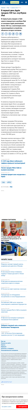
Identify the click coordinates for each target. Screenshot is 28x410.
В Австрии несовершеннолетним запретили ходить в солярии (11, 282)
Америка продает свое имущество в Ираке (13, 175)
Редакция (3, 346)
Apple (9, 182)
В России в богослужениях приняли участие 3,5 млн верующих (12, 334)
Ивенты (3, 345)
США (3, 182)
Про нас (3, 341)
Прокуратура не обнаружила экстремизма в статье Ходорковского (13, 296)
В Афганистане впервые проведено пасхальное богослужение (12, 319)
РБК (11, 187)
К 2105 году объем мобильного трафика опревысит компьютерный (13, 162)
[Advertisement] (14, 202)
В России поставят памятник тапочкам (13, 289)
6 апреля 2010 (14, 7)
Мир (8, 7)
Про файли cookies (6, 406)
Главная (3, 7)
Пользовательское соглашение (9, 350)
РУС (22, 2)
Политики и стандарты (7, 348)
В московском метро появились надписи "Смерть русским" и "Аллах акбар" (12, 273)
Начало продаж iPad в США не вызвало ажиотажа (11, 169)
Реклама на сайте (6, 343)
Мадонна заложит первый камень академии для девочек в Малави (12, 265)
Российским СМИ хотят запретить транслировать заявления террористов (13, 303)
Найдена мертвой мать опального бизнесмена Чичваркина (13, 326)
